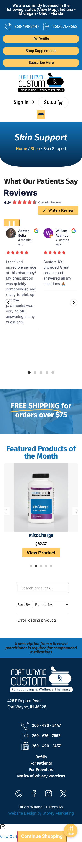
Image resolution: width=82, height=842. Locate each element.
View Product (41, 553)
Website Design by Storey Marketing (41, 813)
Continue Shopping (42, 836)
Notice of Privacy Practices (41, 776)
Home (21, 148)
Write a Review (61, 210)
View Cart (8, 836)
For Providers (41, 769)
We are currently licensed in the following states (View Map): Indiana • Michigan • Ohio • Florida (41, 9)
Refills (41, 757)
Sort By (24, 604)
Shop (35, 148)
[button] (41, 114)
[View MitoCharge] (41, 497)
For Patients (41, 763)
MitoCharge (41, 535)
